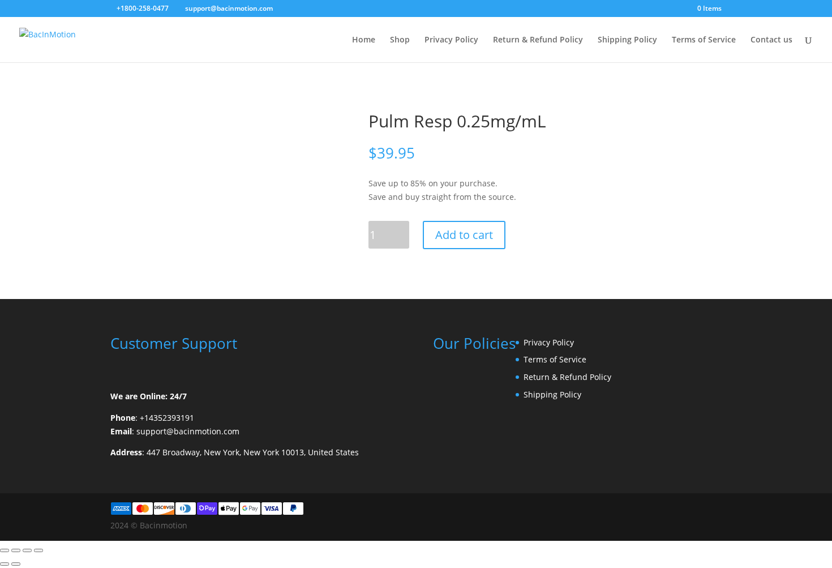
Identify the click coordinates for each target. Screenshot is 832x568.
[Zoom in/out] (4, 550)
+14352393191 (167, 417)
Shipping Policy (627, 40)
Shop (400, 40)
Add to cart (464, 234)
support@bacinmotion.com (187, 431)
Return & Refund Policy (538, 40)
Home (363, 40)
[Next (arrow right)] (15, 564)
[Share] (27, 550)
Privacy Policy (451, 40)
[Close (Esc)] (38, 550)
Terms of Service (704, 40)
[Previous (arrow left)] (4, 564)
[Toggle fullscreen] (15, 550)
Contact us (771, 40)
